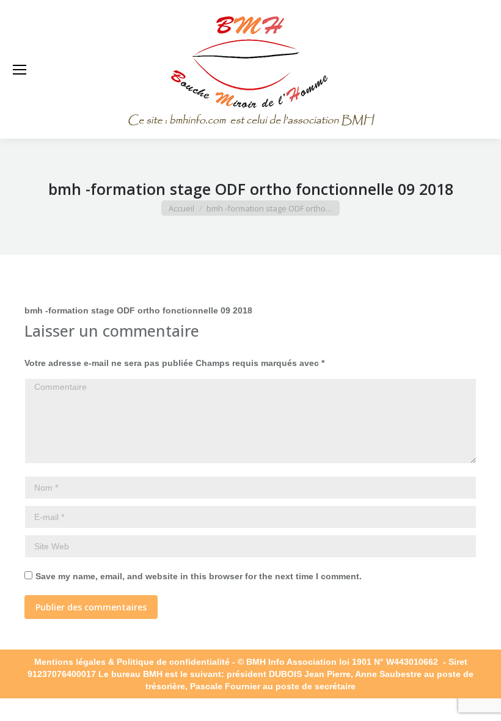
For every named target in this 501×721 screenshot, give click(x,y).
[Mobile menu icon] (19, 69)
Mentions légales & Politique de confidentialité (132, 662)
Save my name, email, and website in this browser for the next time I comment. (198, 576)
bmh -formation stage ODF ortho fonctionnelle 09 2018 (138, 291)
